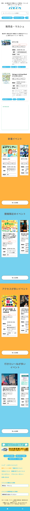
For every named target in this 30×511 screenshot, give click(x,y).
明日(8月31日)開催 (18, 18)
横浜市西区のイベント (7, 99)
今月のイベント (6, 471)
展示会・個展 (14, 67)
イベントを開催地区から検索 (10, 491)
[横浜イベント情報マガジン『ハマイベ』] (15, 8)
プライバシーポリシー (17, 474)
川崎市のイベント (6, 67)
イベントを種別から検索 (8, 483)
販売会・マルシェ (21, 67)
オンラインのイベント (22, 502)
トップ (3, 465)
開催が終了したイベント (18, 471)
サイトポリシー (6, 474)
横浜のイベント (13, 502)
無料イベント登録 (6, 468)
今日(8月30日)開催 (7, 18)
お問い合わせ (5, 477)
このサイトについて (12, 465)
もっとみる (15, 202)
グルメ (14, 99)
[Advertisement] (15, 119)
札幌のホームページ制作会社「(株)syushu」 (16, 504)
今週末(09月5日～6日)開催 (15, 459)
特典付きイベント (18, 468)
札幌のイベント (6, 502)
